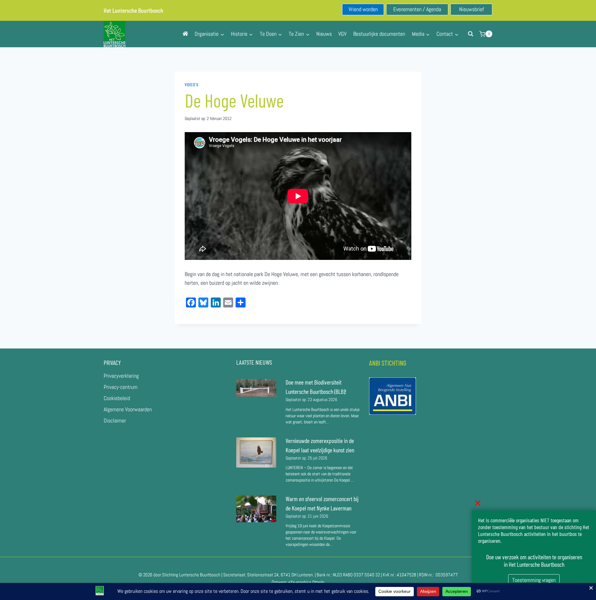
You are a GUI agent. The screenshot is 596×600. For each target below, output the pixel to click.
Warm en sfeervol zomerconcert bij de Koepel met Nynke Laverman (322, 503)
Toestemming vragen (534, 580)
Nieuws (324, 33)
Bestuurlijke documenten (379, 33)
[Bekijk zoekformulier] (470, 33)
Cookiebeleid (117, 398)
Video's (191, 84)
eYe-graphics (299, 582)
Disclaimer (115, 420)
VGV (342, 33)
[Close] (478, 503)
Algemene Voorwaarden (128, 409)
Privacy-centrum (121, 386)
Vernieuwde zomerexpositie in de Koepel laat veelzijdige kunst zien (320, 445)
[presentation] (256, 388)
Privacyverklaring (121, 375)
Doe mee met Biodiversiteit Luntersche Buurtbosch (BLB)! (317, 386)
